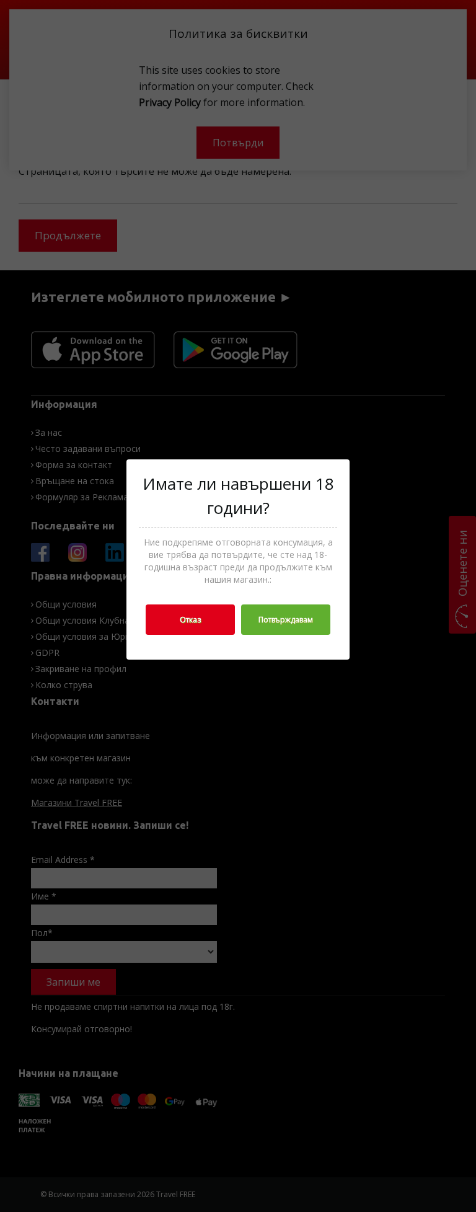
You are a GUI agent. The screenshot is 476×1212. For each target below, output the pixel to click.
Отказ (190, 619)
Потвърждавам (285, 619)
